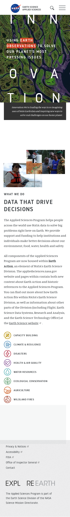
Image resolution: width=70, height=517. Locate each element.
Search (53, 8)
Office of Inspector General (21, 462)
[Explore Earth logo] (30, 485)
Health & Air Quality (28, 362)
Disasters (20, 353)
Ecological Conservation (30, 381)
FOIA (8, 457)
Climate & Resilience (27, 344)
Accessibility (13, 452)
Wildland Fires (24, 399)
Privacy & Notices (16, 446)
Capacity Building (26, 335)
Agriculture (22, 390)
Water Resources (25, 372)
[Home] (35, 8)
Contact (10, 467)
